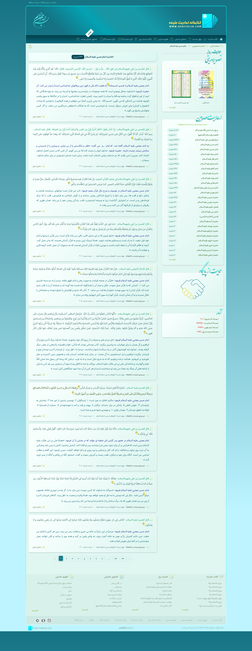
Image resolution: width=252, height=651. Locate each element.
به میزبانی (126, 627)
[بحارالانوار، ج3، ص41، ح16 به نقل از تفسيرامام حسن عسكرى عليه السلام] (77, 78)
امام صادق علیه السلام (209, 163)
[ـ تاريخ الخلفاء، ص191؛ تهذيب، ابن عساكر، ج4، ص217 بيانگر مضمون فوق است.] (132, 139)
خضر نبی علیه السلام (209, 211)
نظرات (53, 2)
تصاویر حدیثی (180, 39)
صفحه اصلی (214, 46)
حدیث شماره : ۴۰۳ (85, 211)
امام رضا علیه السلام (210, 173)
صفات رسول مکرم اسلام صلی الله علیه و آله (54, 583)
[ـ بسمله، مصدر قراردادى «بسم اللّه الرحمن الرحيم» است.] (108, 85)
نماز (70, 591)
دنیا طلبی (205, 102)
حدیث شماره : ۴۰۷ (85, 416)
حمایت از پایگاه (33, 2)
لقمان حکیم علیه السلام (208, 207)
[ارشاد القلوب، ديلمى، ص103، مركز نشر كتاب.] (79, 274)
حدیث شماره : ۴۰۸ (85, 465)
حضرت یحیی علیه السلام (208, 255)
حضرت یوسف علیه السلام (208, 226)
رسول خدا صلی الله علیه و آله (206, 130)
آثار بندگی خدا (166, 605)
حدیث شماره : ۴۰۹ (85, 507)
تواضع (69, 598)
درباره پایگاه (79, 620)
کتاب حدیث (213, 39)
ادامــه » (172, 107)
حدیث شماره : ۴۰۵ (85, 301)
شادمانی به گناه (115, 590)
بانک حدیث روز (145, 39)
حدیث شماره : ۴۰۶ (85, 374)
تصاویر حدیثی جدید (89, 39)
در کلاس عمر (116, 583)
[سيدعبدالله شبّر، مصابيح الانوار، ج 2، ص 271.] (143, 525)
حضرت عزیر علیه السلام (208, 245)
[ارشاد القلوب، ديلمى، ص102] (79, 229)
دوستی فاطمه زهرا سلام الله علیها (109, 605)
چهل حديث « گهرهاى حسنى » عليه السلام (110, 116)
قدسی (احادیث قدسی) (209, 216)
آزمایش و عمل (66, 606)
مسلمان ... (117, 587)
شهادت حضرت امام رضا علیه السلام (157, 602)
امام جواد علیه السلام (209, 178)
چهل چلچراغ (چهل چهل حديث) (209, 598)
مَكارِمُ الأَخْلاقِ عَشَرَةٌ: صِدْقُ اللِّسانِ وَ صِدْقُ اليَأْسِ (114, 388)
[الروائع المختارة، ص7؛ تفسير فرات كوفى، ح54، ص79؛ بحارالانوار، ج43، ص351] (136, 434)
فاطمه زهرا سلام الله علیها (208, 135)
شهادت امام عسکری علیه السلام (159, 587)
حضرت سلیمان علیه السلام (207, 235)
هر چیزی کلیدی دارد (181, 102)
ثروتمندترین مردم (114, 594)
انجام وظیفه (117, 602)
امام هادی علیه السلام (209, 183)
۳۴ (123, 558)
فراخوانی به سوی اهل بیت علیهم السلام (156, 598)
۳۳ (116, 558)
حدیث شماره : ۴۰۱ (86, 116)
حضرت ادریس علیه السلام (207, 250)
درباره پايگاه (45, 2)
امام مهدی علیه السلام (209, 192)
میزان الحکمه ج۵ (215, 583)
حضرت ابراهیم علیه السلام (207, 231)
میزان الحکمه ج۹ (215, 587)
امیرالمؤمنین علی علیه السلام (206, 139)
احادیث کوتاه (104, 620)
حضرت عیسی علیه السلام (208, 197)
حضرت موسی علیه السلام (208, 202)
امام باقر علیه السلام (210, 159)
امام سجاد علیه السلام (209, 154)
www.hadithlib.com (42, 628)
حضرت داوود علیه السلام (208, 240)
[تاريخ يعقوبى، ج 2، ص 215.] (73, 394)
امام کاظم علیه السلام (209, 168)
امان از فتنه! (167, 590)
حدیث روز (163, 577)
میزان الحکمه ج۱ (215, 594)
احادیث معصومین (198, 46)
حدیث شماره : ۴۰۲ (85, 166)
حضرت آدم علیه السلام (209, 221)
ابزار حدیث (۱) (127, 39)
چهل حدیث (197, 39)
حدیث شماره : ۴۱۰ (86, 547)
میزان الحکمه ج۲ (215, 590)
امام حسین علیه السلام (209, 149)
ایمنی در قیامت (115, 598)
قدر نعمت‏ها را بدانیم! (164, 583)
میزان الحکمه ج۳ (215, 602)
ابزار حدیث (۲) (109, 39)
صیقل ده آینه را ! (165, 594)
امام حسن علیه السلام (209, 144)
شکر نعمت (67, 587)
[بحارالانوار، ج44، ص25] (112, 483)
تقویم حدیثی (163, 39)
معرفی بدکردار (66, 594)
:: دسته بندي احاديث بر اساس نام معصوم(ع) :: (192, 124)
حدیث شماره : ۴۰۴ (85, 256)
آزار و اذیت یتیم (65, 602)
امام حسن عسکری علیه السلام (206, 187)
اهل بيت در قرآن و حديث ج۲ (210, 605)
